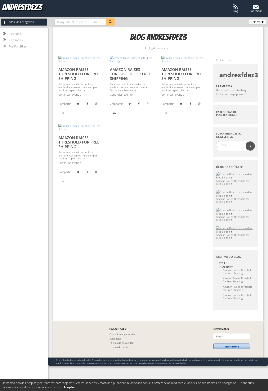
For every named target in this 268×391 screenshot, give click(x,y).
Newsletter (221, 329)
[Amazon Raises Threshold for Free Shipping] (81, 59)
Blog (235, 11)
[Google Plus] (96, 103)
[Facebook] (87, 103)
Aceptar (69, 387)
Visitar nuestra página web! (231, 94)
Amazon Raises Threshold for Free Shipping (78, 74)
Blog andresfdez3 (158, 37)
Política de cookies (120, 347)
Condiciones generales (122, 334)
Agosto (228, 266)
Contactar (256, 11)
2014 (223, 263)
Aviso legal (115, 338)
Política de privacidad (122, 343)
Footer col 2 (117, 329)
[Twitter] (78, 103)
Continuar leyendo (69, 94)
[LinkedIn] (63, 113)
